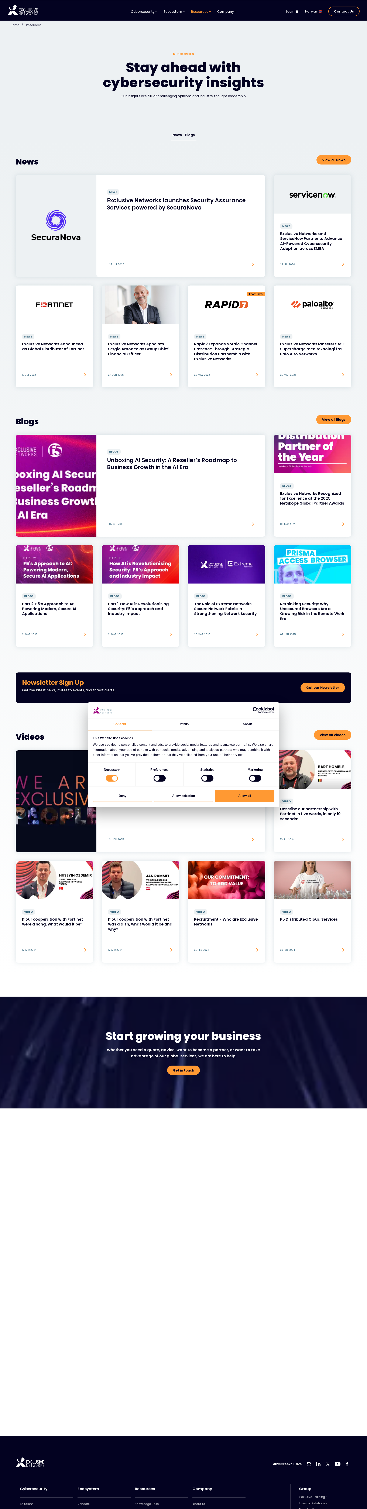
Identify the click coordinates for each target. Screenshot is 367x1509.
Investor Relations (312, 1503)
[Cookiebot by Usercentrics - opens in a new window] (255, 710)
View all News (334, 160)
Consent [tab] (119, 724)
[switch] (160, 778)
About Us (199, 1504)
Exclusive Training (312, 1497)
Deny (122, 796)
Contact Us (344, 11)
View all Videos (333, 735)
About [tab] (247, 724)
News (177, 134)
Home (17, 25)
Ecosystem (88, 1489)
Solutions (26, 1504)
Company (202, 1489)
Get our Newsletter (322, 687)
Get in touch (183, 1070)
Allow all (244, 796)
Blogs (190, 134)
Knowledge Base (147, 1504)
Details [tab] (183, 724)
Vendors (84, 1504)
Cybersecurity (34, 1489)
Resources (33, 25)
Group (305, 1489)
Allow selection (183, 796)
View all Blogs (334, 419)
